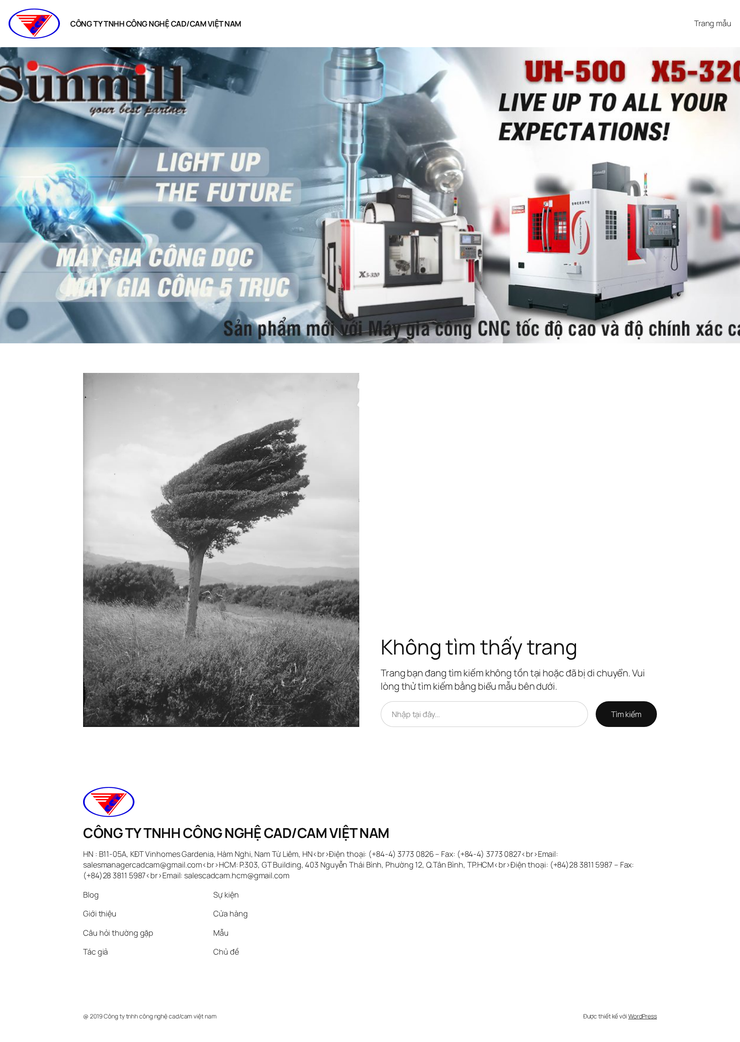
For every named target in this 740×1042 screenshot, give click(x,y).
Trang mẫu (712, 23)
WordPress (642, 1016)
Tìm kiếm (626, 714)
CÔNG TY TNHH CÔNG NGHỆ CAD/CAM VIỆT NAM (155, 23)
